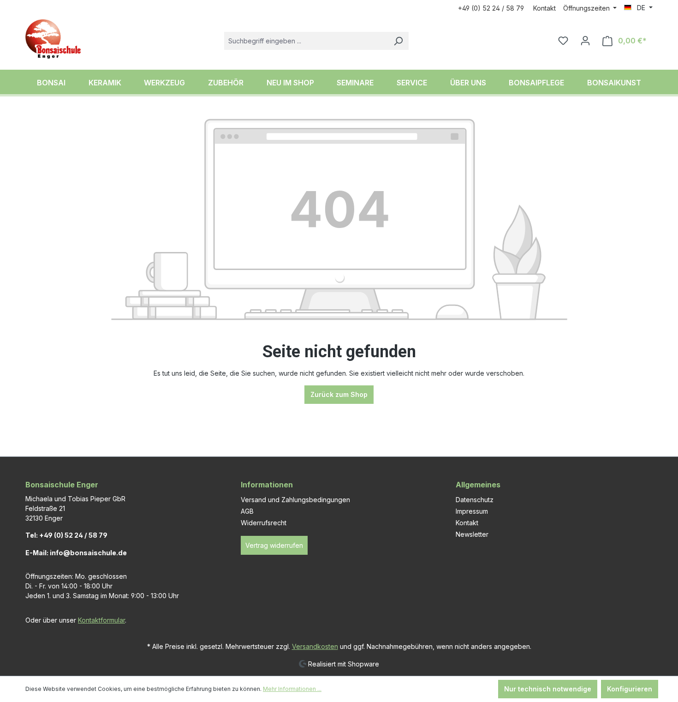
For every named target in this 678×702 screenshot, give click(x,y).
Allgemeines (478, 484)
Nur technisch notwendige (547, 689)
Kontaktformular (101, 620)
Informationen (267, 484)
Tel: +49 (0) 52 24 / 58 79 (66, 535)
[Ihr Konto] (585, 40)
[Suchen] (398, 41)
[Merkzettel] (563, 40)
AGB (247, 511)
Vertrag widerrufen (274, 545)
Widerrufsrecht (263, 523)
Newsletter (472, 534)
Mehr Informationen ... (292, 688)
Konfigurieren (629, 689)
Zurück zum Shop (339, 394)
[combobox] (306, 41)
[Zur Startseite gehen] (53, 39)
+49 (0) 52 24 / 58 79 (491, 8)
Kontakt (544, 8)
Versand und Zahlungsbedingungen (295, 500)
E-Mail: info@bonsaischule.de (76, 553)
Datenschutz (475, 500)
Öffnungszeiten (587, 8)
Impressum (472, 511)
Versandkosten (315, 646)
